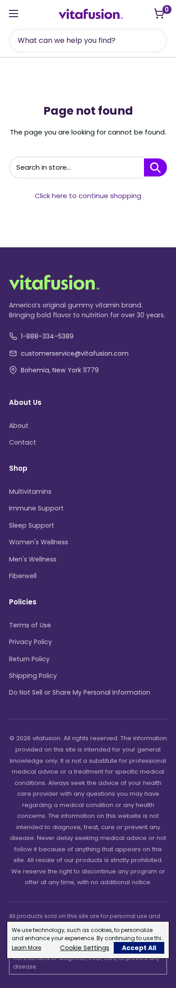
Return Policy (29, 658)
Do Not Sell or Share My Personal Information (79, 692)
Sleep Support (31, 525)
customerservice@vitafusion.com (75, 353)
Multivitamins (30, 491)
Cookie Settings (84, 947)
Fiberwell (23, 575)
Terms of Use (30, 625)
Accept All (139, 947)
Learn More (26, 947)
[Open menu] (13, 13)
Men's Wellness (32, 559)
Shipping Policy (33, 675)
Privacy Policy (30, 641)
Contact (22, 442)
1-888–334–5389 (47, 336)
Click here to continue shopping (88, 195)
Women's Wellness (38, 542)
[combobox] (89, 41)
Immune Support (36, 508)
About (18, 425)
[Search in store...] (155, 167)
